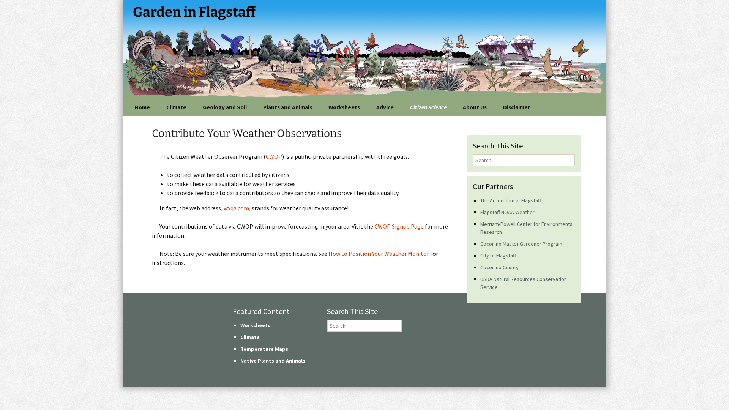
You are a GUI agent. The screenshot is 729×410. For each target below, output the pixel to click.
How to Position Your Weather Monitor (378, 253)
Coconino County (499, 267)
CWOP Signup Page (399, 226)
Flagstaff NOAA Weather (507, 212)
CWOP (274, 156)
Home (142, 107)
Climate (176, 107)
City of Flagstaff (498, 255)
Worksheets (344, 107)
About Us (475, 107)
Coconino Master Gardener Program (521, 243)
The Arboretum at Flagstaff (510, 200)
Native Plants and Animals (272, 360)
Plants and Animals (287, 107)
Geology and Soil (225, 107)
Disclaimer (516, 107)
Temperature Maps (264, 348)
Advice (385, 107)
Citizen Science (428, 107)
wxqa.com (236, 208)
